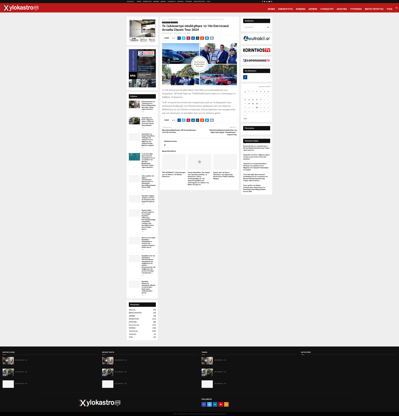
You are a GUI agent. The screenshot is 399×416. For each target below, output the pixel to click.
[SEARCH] (268, 27)
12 (253, 104)
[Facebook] (204, 404)
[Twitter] (209, 404)
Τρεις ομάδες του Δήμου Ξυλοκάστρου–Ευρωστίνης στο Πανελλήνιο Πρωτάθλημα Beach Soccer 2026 (149, 181)
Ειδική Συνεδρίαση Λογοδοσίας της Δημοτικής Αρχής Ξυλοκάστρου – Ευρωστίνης (223, 132)
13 (257, 104)
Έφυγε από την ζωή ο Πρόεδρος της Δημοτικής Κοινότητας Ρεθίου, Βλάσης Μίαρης (223, 176)
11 (249, 104)
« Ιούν (245, 118)
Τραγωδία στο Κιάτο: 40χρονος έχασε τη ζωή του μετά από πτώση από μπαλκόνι (148, 121)
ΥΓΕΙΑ (208, 1)
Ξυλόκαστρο (174, 22)
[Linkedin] (215, 404)
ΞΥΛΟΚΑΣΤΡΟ (171, 1)
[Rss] (226, 404)
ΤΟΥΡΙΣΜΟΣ (188, 1)
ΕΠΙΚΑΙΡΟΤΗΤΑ (147, 1)
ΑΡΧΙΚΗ (139, 1)
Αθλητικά (132, 310)
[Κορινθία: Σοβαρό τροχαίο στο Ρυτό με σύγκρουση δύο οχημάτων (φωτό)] (134, 198)
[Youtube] (220, 404)
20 (257, 107)
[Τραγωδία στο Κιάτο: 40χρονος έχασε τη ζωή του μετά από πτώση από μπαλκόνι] (134, 120)
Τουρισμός (132, 334)
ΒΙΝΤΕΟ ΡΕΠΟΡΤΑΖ (199, 1)
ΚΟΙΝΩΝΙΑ (156, 1)
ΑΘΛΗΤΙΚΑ (180, 1)
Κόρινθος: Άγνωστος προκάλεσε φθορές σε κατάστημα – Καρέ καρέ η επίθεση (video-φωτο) (148, 287)
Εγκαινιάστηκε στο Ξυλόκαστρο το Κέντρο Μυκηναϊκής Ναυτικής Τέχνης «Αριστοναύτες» (149, 105)
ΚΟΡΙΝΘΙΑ (132, 328)
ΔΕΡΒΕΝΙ (163, 1)
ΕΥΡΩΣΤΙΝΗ (133, 322)
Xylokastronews (168, 33)
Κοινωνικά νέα (134, 325)
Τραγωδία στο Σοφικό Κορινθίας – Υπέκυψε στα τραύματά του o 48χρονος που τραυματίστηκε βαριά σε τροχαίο (149, 139)
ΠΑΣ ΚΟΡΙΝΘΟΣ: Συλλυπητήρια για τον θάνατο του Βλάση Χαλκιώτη (173, 174)
